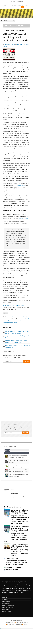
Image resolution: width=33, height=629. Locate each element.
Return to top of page (16, 620)
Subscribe (20, 5)
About (5, 5)
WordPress (19, 624)
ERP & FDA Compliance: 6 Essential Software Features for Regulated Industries (20, 529)
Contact (27, 5)
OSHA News (5, 599)
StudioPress (10, 624)
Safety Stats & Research (8, 607)
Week (15, 453)
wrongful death (21, 185)
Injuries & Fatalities (7, 603)
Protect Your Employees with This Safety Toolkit (19, 545)
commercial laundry (7, 320)
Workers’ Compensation (8, 605)
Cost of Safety (5, 609)
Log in (25, 624)
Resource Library (6, 611)
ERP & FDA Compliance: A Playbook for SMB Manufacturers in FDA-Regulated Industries (19, 513)
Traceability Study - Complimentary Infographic (16, 560)
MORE (26, 497)
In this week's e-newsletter (14, 26)
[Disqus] (16, 388)
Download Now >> (17, 523)
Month (19, 453)
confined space (15, 320)
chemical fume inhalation (24, 318)
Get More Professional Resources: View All (13, 568)
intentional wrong (23, 218)
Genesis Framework (21, 622)
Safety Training (6, 601)
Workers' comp (6, 322)
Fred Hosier (20, 44)
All (23, 453)
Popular (7, 450)
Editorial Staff (12, 5)
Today (10, 453)
